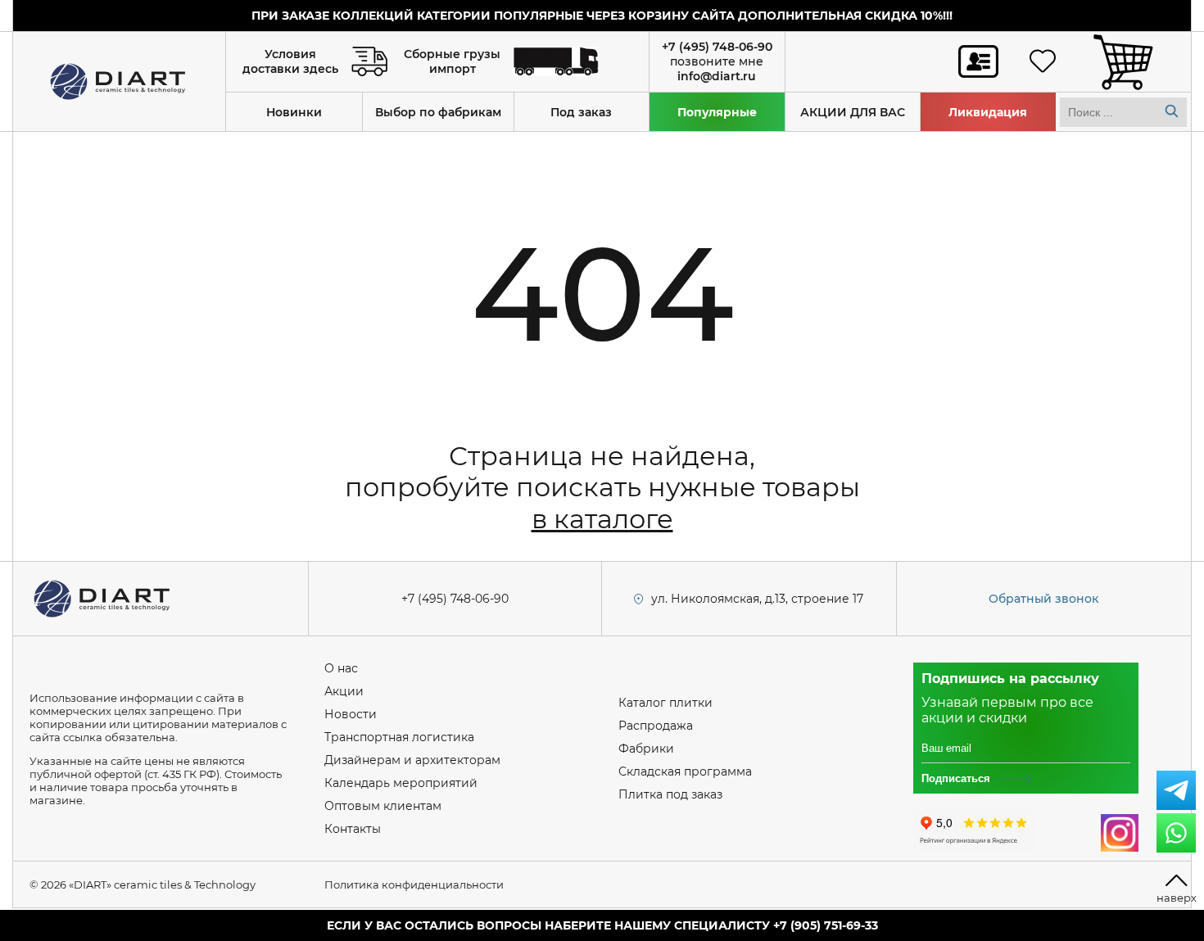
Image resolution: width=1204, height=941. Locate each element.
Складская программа (685, 771)
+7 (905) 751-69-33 (825, 925)
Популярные (717, 112)
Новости (350, 714)
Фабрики (646, 748)
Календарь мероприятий (401, 783)
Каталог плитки (665, 702)
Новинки (294, 112)
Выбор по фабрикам (438, 112)
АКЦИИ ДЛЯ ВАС (852, 112)
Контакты (352, 828)
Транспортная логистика (399, 737)
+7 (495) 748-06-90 (717, 46)
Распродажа (655, 725)
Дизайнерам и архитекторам (412, 760)
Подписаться (955, 778)
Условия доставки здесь (290, 61)
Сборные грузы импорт (452, 61)
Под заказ (581, 112)
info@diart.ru (716, 76)
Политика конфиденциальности (414, 884)
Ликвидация (987, 112)
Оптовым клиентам (382, 805)
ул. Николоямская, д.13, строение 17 (757, 598)
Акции (344, 691)
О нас (341, 668)
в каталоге (602, 519)
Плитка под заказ (670, 794)
